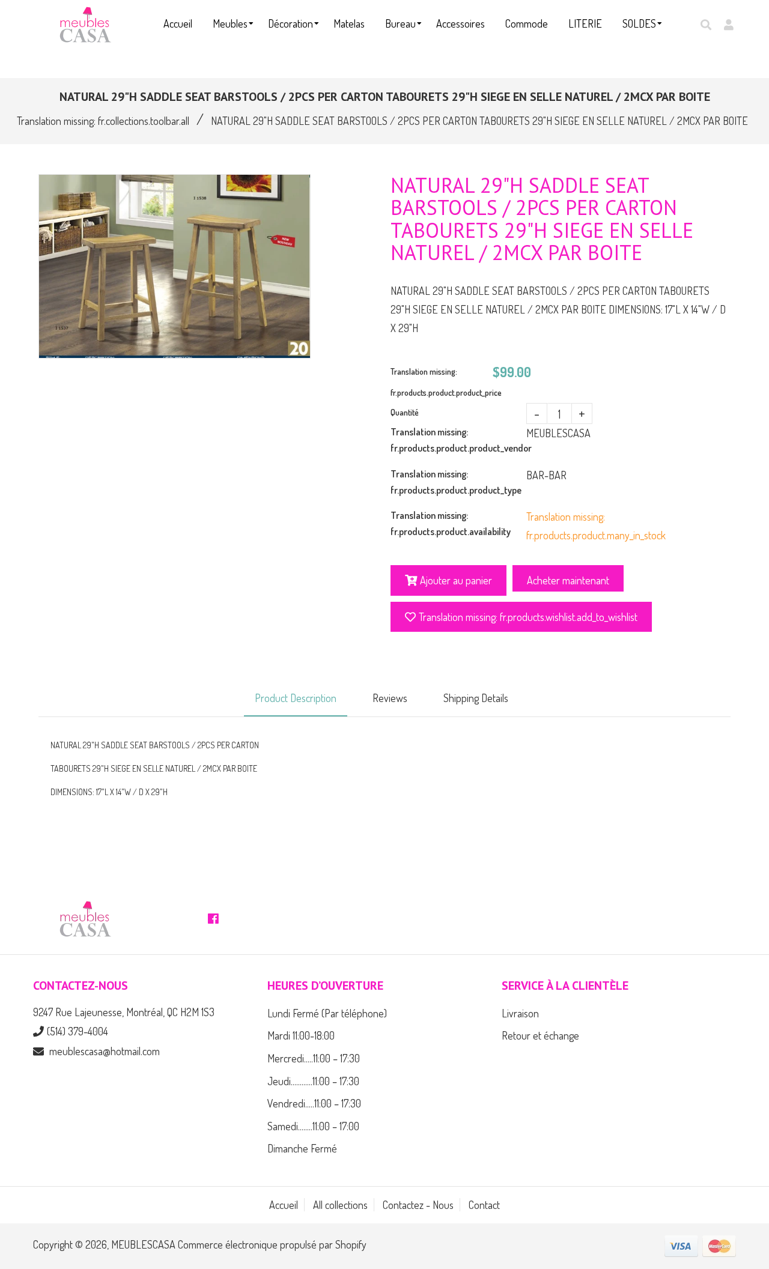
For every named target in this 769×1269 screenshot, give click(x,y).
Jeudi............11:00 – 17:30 (313, 1081)
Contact (484, 1204)
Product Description (295, 697)
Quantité (405, 412)
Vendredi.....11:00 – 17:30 (314, 1103)
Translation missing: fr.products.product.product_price (442, 382)
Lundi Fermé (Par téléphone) (327, 1013)
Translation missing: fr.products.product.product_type (456, 482)
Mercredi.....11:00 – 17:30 (313, 1058)
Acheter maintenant (568, 580)
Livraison (520, 1013)
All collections (340, 1204)
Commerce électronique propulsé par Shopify (272, 1244)
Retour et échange (540, 1035)
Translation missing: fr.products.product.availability (451, 523)
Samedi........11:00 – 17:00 (313, 1126)
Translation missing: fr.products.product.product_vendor (458, 440)
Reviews (389, 697)
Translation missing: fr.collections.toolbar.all (103, 120)
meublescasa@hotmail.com (104, 1051)
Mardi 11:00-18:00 (301, 1035)
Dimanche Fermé (302, 1148)
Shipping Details (475, 697)
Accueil (283, 1204)
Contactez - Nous (418, 1204)
